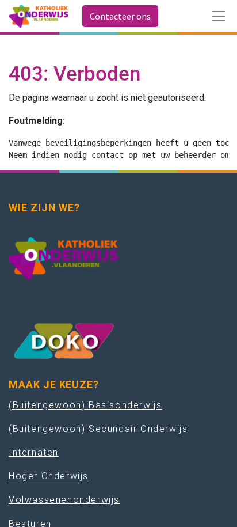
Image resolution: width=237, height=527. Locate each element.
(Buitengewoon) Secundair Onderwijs (98, 428)
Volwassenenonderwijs (64, 499)
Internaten (34, 452)
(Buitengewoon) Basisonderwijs (85, 405)
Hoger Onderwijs (49, 476)
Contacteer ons (120, 16)
